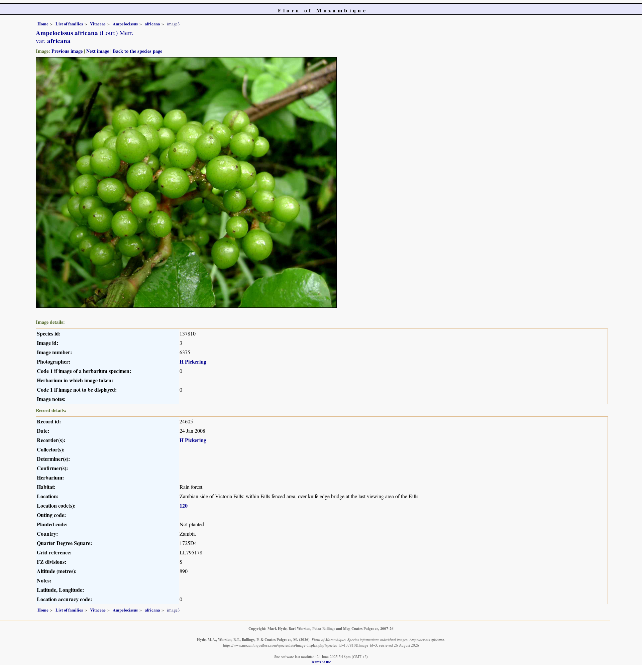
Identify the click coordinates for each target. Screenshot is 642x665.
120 (184, 505)
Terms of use (321, 662)
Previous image (67, 50)
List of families (69, 24)
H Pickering (193, 361)
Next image (97, 50)
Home (42, 24)
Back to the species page (137, 50)
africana (152, 24)
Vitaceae (98, 24)
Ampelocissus (125, 24)
